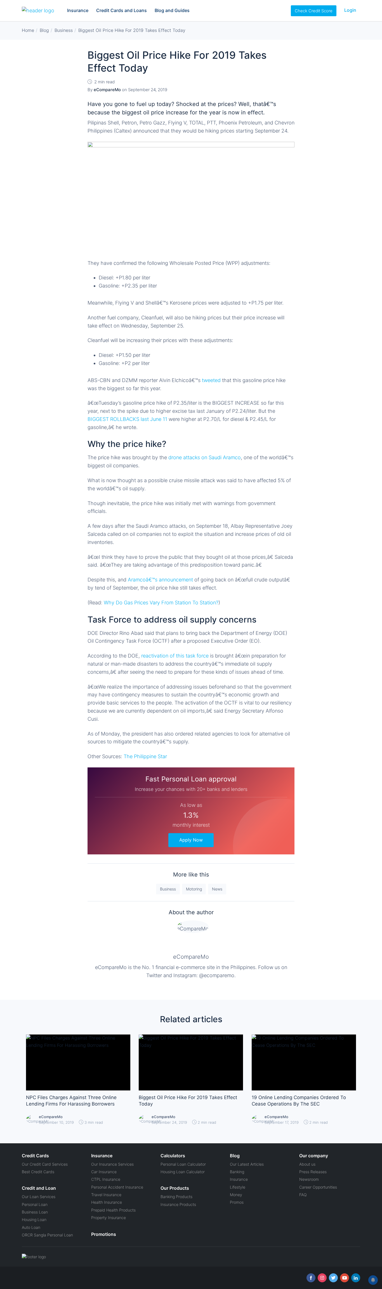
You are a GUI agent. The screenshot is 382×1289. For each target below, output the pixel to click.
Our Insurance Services (112, 1164)
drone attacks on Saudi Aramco (204, 457)
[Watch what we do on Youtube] (344, 1277)
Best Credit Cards (38, 1171)
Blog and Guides (172, 10)
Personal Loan (35, 1204)
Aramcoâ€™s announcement (160, 580)
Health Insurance (106, 1202)
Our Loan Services (38, 1196)
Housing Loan (34, 1219)
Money (236, 1194)
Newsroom (309, 1179)
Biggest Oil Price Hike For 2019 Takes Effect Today (188, 1101)
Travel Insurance (106, 1194)
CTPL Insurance (105, 1179)
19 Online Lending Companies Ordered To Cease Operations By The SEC (299, 1101)
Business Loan (35, 1212)
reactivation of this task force (175, 656)
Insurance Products (178, 1204)
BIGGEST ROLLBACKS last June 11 (128, 419)
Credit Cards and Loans (121, 10)
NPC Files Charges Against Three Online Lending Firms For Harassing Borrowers (71, 1101)
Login (350, 10)
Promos (237, 1202)
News (217, 889)
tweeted (212, 380)
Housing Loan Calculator (183, 1171)
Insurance (77, 10)
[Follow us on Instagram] (322, 1277)
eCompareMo (191, 956)
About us (307, 1164)
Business (168, 889)
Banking (237, 1171)
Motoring (194, 889)
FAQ (303, 1194)
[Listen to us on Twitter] (333, 1277)
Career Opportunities (318, 1187)
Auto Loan (31, 1227)
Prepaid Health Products (113, 1210)
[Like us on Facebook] (310, 1277)
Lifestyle (237, 1187)
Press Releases (313, 1171)
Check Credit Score (314, 10)
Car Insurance (104, 1171)
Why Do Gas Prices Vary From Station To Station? (161, 602)
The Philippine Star (145, 756)
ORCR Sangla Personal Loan (47, 1235)
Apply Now (191, 840)
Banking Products (176, 1196)
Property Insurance (108, 1217)
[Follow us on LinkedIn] (355, 1277)
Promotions (103, 1234)
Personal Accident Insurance (117, 1187)
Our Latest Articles (247, 1164)
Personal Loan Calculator (183, 1164)
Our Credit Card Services (45, 1164)
